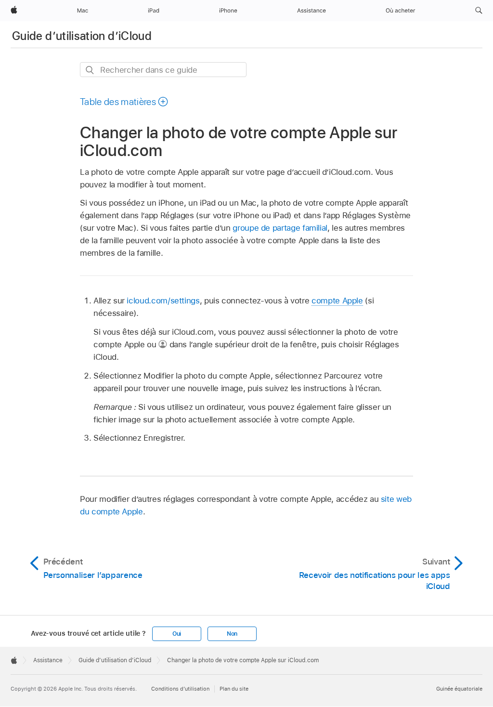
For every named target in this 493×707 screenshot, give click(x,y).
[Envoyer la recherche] (90, 70)
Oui (176, 633)
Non (232, 633)
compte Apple (337, 300)
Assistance (48, 660)
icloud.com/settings (163, 300)
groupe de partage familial (280, 228)
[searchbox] (163, 69)
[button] (478, 10)
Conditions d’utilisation (180, 688)
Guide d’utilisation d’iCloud (82, 36)
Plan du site (234, 688)
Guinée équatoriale (459, 688)
